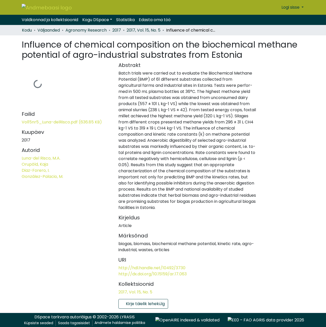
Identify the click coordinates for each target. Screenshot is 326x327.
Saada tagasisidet (74, 322)
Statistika (125, 20)
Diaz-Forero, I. (35, 170)
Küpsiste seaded (38, 322)
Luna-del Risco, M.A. (41, 158)
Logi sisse (291, 7)
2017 (116, 30)
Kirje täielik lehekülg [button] (145, 304)
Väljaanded (48, 30)
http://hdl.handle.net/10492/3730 (151, 268)
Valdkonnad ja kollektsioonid (50, 20)
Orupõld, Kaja (35, 164)
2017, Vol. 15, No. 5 (143, 30)
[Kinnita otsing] (268, 7)
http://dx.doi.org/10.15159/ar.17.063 (152, 274)
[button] (276, 7)
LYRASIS (127, 317)
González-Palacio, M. (42, 176)
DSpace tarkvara (51, 317)
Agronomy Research (86, 30)
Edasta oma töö (155, 20)
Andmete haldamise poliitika (119, 322)
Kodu (27, 30)
